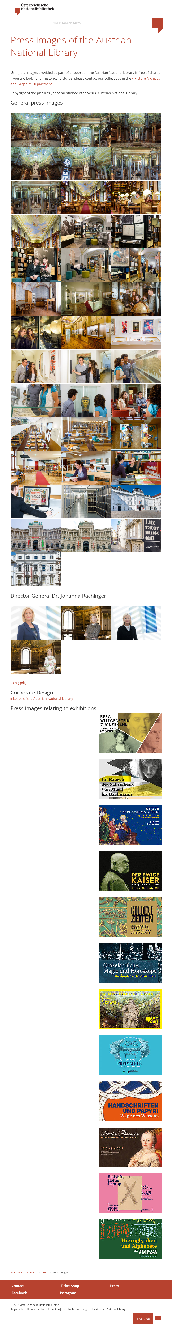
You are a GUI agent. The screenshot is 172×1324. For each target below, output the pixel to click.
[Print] (158, 1318)
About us (32, 1272)
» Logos (16, 698)
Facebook (19, 1292)
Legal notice (18, 1309)
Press (45, 1272)
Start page (16, 1272)
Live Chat (143, 1319)
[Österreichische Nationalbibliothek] (32, 9)
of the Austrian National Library (47, 698)
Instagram (68, 1292)
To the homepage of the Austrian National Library (96, 1309)
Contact (18, 1285)
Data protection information (43, 1309)
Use (63, 1309)
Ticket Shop (70, 1285)
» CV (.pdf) (20, 683)
